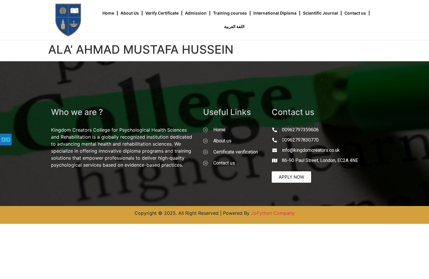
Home (108, 13)
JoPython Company (273, 213)
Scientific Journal (320, 13)
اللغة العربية (234, 26)
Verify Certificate (162, 13)
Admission (196, 13)
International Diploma (275, 13)
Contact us (355, 13)
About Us (130, 13)
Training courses (230, 13)
